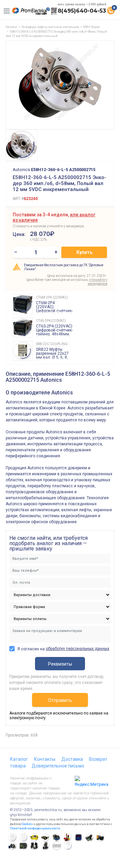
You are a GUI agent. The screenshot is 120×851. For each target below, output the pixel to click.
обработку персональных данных (77, 648)
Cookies (27, 824)
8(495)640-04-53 (82, 11)
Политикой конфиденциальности (35, 828)
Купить (84, 252)
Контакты (44, 759)
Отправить (60, 700)
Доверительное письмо (58, 765)
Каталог (19, 759)
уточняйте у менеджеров (97, 282)
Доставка (72, 759)
